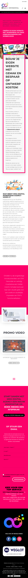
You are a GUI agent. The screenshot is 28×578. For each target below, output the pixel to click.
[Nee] (26, 573)
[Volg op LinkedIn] (14, 539)
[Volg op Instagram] (19, 539)
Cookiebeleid (21, 568)
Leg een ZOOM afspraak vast (14, 415)
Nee (12, 576)
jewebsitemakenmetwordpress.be (12, 245)
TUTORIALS (12, 256)
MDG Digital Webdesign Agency (13, 492)
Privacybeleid (16, 568)
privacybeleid (6, 476)
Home (2, 12)
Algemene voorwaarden (8, 568)
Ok (8, 576)
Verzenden (19, 479)
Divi (7, 127)
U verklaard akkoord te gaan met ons (13, 475)
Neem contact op (14, 362)
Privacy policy (17, 576)
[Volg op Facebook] (8, 539)
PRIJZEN (6, 256)
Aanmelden (24, 1)
